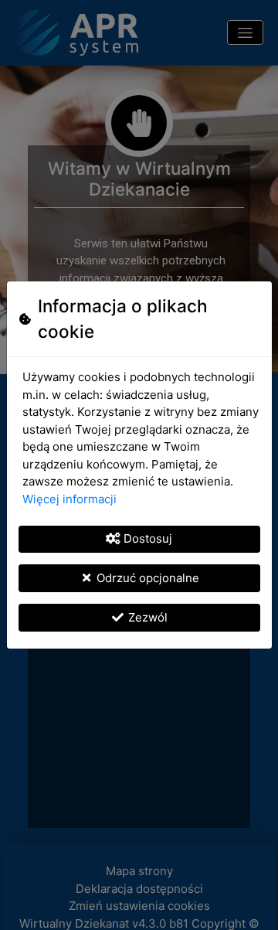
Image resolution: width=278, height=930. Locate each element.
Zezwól (148, 617)
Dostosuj (148, 538)
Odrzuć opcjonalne (148, 578)
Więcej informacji (69, 499)
